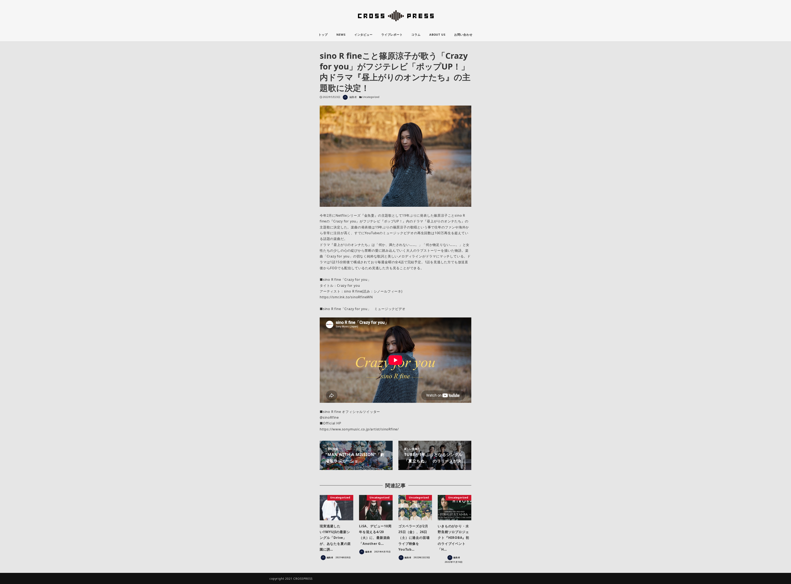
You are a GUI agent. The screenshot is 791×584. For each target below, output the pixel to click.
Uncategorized (370, 97)
